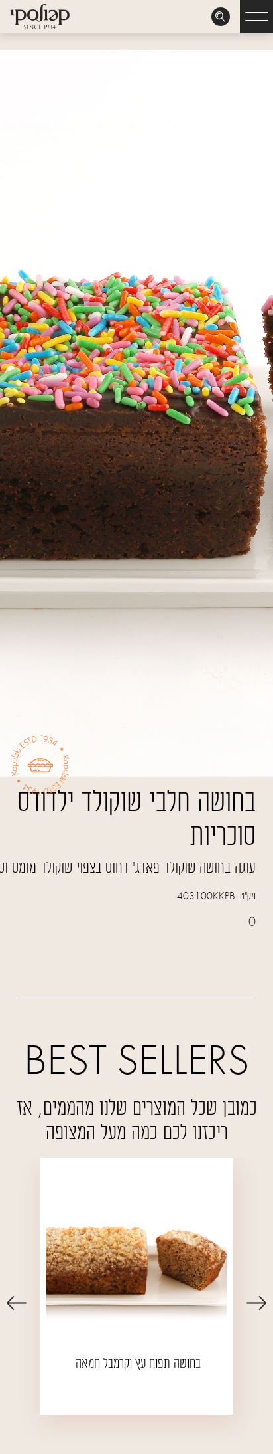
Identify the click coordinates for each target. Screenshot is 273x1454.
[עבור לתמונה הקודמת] (256, 1302)
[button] (256, 16)
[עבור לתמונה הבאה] (17, 1302)
